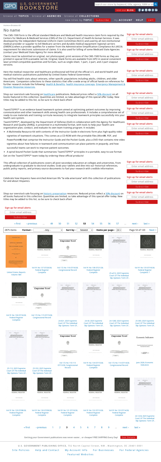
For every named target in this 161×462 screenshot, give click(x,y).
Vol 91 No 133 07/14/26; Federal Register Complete (119, 412)
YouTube (149, 10)
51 (68, 223)
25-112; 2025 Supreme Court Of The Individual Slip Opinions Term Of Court (16, 370)
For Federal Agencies (134, 450)
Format (26, 229)
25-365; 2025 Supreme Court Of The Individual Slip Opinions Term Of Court (144, 323)
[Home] (31, 8)
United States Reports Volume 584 (16, 273)
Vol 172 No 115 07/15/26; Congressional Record (41, 316)
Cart (151, 19)
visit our (125, 10)
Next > (152, 229)
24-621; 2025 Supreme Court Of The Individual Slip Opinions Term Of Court (67, 323)
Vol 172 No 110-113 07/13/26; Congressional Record (68, 365)
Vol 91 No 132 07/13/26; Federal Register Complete (93, 412)
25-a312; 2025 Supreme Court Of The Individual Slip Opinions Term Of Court (119, 275)
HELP (139, 19)
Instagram (146, 10)
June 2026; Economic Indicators (144, 363)
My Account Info (76, 450)
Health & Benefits (55, 84)
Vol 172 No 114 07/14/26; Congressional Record (119, 364)
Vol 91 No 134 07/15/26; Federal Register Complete (93, 365)
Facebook (139, 10)
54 (92, 223)
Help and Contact (47, 450)
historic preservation (55, 193)
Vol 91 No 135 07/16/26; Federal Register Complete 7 (145, 270)
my (123, 19)
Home (6, 25)
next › (135, 223)
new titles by (87, 19)
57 (117, 223)
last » (146, 223)
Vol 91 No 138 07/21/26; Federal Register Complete (93, 270)
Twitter (142, 10)
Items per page (105, 229)
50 (59, 223)
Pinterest (152, 10)
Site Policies (21, 450)
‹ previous (31, 223)
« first (17, 223)
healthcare (49, 94)
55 (101, 223)
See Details (128, 437)
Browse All (16, 15)
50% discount (104, 94)
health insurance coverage (80, 84)
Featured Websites (80, 454)
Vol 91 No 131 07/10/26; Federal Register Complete (68, 412)
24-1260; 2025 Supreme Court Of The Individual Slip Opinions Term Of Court (119, 323)
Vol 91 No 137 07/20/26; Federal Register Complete (42, 270)
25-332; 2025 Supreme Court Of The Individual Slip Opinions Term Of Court (42, 370)
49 (51, 223)
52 (76, 223)
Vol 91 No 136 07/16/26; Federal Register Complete (16, 317)
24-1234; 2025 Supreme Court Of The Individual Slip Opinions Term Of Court (144, 418)
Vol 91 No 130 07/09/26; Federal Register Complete (42, 412)
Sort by (70, 229)
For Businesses (103, 450)
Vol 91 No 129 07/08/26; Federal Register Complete (16, 412)
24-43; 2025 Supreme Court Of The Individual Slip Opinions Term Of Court (93, 323)
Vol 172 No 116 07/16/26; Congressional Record (67, 268)
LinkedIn (156, 10)
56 (109, 223)
